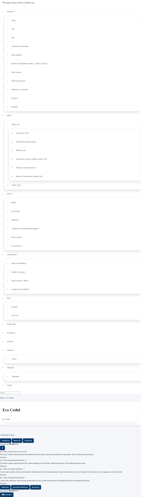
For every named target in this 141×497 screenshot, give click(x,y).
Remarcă (21, 460)
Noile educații (16, 72)
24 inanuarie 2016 (22, 133)
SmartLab (10, 350)
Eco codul (6, 419)
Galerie (14, 359)
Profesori (15, 98)
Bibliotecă (15, 220)
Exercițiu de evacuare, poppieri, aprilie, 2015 (31, 159)
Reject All (17, 440)
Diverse (9, 194)
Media (9, 115)
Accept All (28, 440)
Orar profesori (16, 246)
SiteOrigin (5, 435)
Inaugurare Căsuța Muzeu (20, 289)
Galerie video (16, 185)
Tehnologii (15, 376)
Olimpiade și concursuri (20, 89)
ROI (13, 38)
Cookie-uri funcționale (10, 460)
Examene (15, 307)
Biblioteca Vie (21, 150)
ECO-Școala (16, 211)
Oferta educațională (18, 81)
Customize (5, 440)
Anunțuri (10, 341)
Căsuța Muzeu (12, 254)
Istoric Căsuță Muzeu (19, 263)
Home (2, 398)
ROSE (14, 202)
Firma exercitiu (17, 237)
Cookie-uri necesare (9, 452)
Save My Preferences (20, 487)
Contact (9, 385)
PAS (13, 29)
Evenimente (11, 333)
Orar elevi (15, 315)
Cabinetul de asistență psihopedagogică (25, 228)
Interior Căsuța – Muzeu (20, 281)
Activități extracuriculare (20, 46)
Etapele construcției (18, 272)
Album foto (15, 124)
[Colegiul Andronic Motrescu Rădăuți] (18, 2)
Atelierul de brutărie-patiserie (26, 142)
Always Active (21, 452)
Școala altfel (11, 324)
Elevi (9, 298)
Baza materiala (17, 55)
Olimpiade (10, 368)
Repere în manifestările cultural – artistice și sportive (30, 63)
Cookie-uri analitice (9, 469)
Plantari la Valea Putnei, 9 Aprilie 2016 (29, 176)
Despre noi (11, 11)
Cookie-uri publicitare (9, 478)
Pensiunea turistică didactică (25, 168)
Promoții (14, 107)
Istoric (14, 20)
